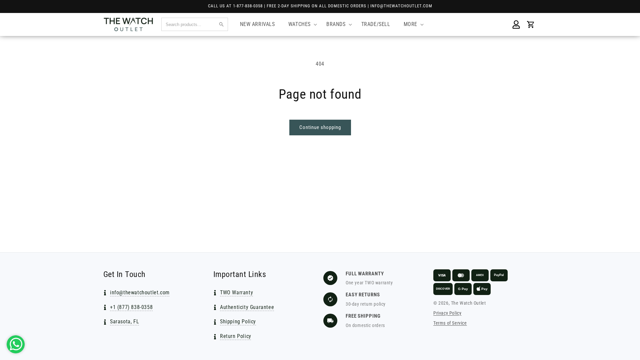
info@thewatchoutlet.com (140, 292)
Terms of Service (450, 323)
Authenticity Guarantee (247, 307)
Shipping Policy (238, 321)
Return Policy (235, 336)
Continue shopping (320, 127)
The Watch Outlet (468, 303)
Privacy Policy (447, 313)
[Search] (221, 24)
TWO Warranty (236, 292)
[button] (301, 24)
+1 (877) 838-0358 (131, 307)
